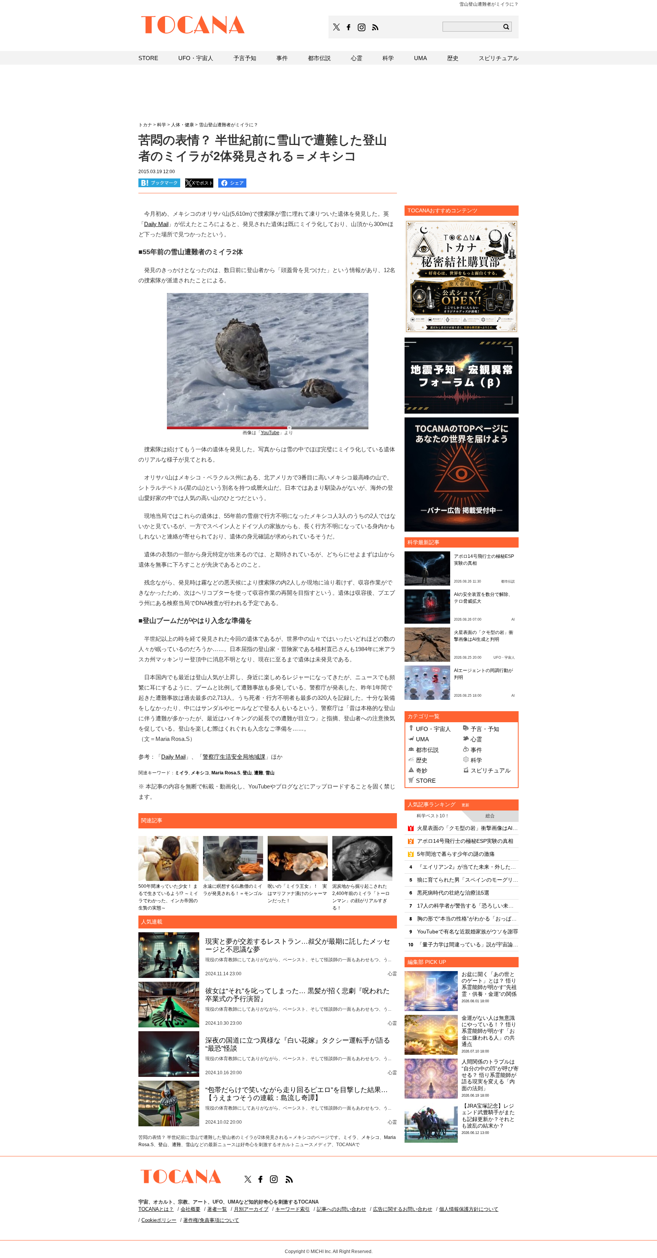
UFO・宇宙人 (433, 729)
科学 (476, 760)
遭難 (258, 773)
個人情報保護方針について (468, 1209)
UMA (422, 739)
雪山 (270, 773)
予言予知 (244, 58)
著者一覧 (217, 1209)
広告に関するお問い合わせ (402, 1209)
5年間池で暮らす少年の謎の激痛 (456, 854)
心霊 (476, 739)
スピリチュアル (491, 770)
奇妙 (421, 770)
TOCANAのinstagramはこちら (362, 27)
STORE (426, 780)
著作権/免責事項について (211, 1220)
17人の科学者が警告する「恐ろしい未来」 (468, 906)
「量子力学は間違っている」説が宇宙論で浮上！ (468, 944)
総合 (490, 815)
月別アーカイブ (251, 1209)
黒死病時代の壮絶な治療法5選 (453, 893)
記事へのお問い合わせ (341, 1209)
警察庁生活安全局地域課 (234, 756)
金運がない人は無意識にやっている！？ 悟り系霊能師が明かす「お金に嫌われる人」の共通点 (489, 1031)
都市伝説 (427, 750)
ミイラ (182, 773)
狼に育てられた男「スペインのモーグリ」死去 (468, 880)
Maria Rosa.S (225, 773)
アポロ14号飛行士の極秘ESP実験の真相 (465, 841)
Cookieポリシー (158, 1220)
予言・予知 (485, 729)
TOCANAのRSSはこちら (375, 27)
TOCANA (193, 26)
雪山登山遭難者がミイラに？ (228, 124)
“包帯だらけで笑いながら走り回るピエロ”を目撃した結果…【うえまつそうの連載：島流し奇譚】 (296, 1094)
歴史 (421, 760)
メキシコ (200, 773)
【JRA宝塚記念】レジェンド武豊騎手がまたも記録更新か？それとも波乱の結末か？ (488, 1116)
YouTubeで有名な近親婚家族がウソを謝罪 (467, 931)
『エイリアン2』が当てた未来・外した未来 (468, 867)
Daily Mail (173, 756)
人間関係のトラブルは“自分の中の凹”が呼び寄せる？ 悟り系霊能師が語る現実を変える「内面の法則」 (490, 1075)
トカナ (145, 124)
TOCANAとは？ (156, 1209)
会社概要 (190, 1209)
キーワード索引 (292, 1209)
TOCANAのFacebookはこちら (348, 27)
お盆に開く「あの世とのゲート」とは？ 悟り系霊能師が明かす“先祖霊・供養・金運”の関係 (489, 984)
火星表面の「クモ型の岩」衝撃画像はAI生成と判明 (468, 828)
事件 (476, 750)
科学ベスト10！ (433, 815)
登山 (247, 773)
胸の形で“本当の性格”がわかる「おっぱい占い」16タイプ (468, 919)
